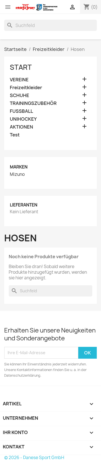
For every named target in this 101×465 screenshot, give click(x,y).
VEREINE (19, 80)
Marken (18, 167)
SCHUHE (19, 95)
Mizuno (17, 174)
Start (21, 67)
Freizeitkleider (26, 88)
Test (15, 135)
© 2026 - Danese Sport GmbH (34, 457)
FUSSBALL (21, 111)
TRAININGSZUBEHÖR (33, 103)
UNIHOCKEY (23, 119)
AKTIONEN (21, 127)
